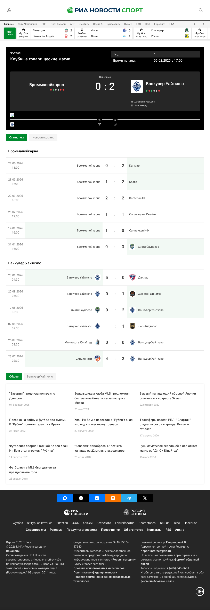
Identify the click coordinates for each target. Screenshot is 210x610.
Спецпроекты (36, 530)
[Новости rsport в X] (145, 498)
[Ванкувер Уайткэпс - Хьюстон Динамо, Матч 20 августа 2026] (149, 91)
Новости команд (43, 137)
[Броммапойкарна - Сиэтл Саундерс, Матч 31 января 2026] (51, 90)
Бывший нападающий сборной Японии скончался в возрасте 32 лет (168, 396)
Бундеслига (113, 24)
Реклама (56, 530)
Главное (9, 24)
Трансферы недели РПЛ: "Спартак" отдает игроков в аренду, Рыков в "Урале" (165, 424)
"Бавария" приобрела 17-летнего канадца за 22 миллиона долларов (99, 448)
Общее (14, 376)
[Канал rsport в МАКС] (65, 498)
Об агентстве (133, 530)
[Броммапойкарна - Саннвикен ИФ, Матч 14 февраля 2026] (53, 90)
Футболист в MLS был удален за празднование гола (32, 470)
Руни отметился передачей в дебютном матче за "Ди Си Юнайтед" (168, 448)
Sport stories (147, 523)
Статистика (16, 137)
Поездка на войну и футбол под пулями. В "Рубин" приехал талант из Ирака (38, 422)
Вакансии (12, 550)
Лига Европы (58, 24)
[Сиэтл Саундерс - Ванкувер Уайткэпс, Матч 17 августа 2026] (151, 91)
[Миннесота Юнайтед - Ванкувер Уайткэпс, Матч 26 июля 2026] (156, 91)
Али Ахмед (141, 105)
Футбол (15, 52)
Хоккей (87, 523)
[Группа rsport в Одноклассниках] (113, 498)
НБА (171, 24)
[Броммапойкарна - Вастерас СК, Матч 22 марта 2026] (58, 90)
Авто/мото (104, 523)
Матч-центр (10, 33)
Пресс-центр (110, 530)
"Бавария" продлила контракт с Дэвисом (32, 396)
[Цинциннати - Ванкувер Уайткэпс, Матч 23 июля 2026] (159, 91)
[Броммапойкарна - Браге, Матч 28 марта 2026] (61, 90)
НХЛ (147, 24)
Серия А (98, 24)
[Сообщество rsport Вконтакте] (97, 498)
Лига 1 (128, 24)
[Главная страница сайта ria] (91, 10)
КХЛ (138, 24)
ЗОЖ (75, 523)
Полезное (190, 523)
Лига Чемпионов (28, 24)
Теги (176, 523)
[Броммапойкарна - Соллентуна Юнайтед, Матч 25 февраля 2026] (56, 90)
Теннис (164, 523)
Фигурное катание (39, 523)
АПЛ (72, 24)
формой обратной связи (157, 581)
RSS (168, 530)
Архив (179, 530)
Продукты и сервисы (81, 530)
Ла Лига (84, 24)
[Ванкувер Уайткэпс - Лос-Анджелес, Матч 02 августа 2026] (154, 91)
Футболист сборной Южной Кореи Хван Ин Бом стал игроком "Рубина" (38, 448)
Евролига (159, 24)
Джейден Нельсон (145, 101)
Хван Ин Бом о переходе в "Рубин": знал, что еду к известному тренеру (103, 422)
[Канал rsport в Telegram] (129, 498)
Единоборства (125, 523)
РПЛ (44, 24)
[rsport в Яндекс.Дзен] (81, 498)
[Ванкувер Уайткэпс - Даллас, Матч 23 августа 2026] (146, 91)
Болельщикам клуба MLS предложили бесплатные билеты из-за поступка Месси (102, 398)
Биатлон (62, 523)
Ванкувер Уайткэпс (165, 83)
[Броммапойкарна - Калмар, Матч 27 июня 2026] (63, 90)
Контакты (154, 530)
